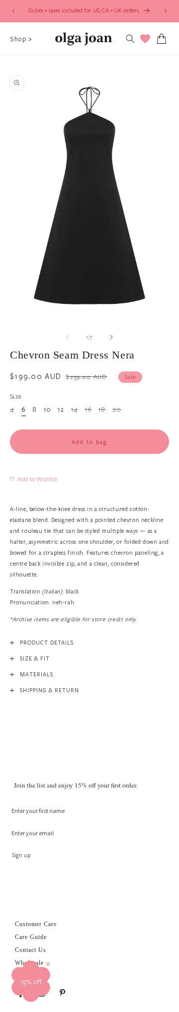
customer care (36, 924)
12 (61, 410)
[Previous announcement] (13, 11)
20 (116, 411)
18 (101, 411)
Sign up (21, 855)
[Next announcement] (166, 11)
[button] (21, 39)
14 (74, 411)
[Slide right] (111, 337)
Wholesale (29, 962)
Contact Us (30, 949)
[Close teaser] (48, 964)
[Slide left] (68, 337)
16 (88, 411)
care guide (31, 937)
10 (47, 410)
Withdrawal (31, 975)
